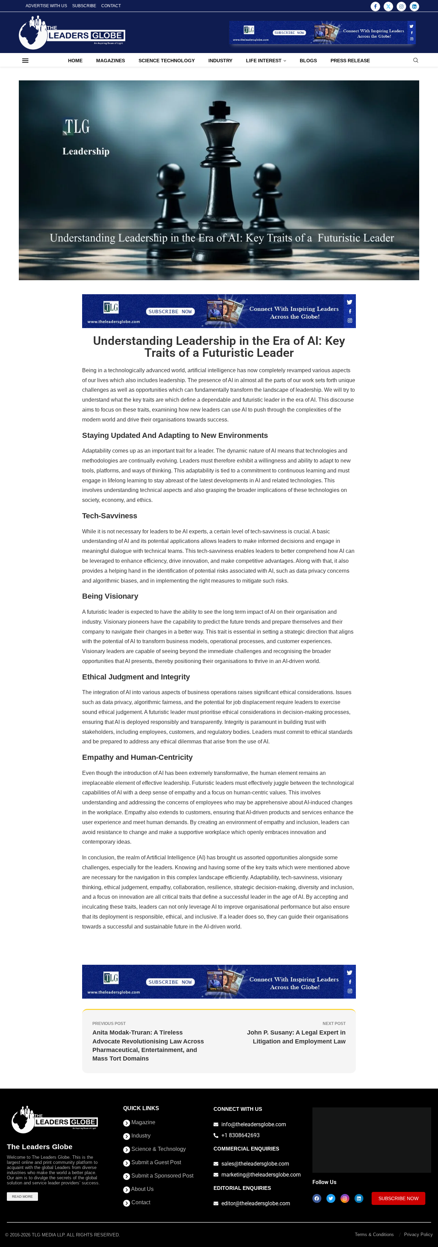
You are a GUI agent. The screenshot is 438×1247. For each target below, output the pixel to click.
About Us (142, 1189)
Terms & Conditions (374, 1234)
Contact (111, 5)
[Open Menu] (25, 60)
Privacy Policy (418, 1234)
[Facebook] (375, 6)
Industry (220, 60)
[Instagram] (401, 6)
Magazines (110, 60)
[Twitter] (388, 6)
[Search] (415, 60)
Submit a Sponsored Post (161, 1176)
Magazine (142, 1122)
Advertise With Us (46, 5)
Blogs (308, 60)
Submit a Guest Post (155, 1162)
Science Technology (167, 60)
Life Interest (264, 60)
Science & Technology (158, 1149)
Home (75, 60)
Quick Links (141, 1108)
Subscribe (84, 5)
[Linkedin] (414, 6)
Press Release (350, 60)
